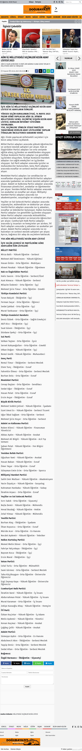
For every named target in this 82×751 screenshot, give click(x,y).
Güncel (13, 17)
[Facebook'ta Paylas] (36, 71)
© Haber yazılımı (66, 749)
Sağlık (35, 17)
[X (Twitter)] (56, 2)
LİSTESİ (35, 714)
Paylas (7, 663)
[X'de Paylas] (40, 71)
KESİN (31, 714)
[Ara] (80, 2)
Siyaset (21, 17)
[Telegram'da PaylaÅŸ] (52, 71)
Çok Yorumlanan (75, 132)
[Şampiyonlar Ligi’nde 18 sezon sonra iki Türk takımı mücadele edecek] (68, 271)
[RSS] (62, 2)
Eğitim (42, 17)
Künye (31, 2)
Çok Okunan (62, 132)
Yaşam (49, 17)
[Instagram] (59, 2)
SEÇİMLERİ (25, 714)
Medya (28, 17)
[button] (76, 21)
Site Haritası (5, 749)
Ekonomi (56, 17)
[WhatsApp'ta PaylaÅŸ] (48, 71)
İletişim (38, 2)
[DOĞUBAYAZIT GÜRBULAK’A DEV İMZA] (68, 147)
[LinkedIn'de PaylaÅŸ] (44, 71)
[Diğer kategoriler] (80, 17)
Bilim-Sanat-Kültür (70, 17)
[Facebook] (54, 2)
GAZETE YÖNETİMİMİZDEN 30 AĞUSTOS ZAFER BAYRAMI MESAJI (30, 21)
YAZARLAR (68, 58)
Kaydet (27, 687)
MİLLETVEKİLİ (17, 714)
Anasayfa (4, 17)
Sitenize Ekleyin (15, 749)
